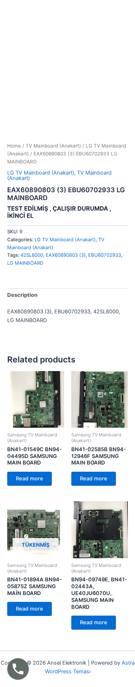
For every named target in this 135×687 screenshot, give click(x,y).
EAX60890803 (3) (66, 255)
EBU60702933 (104, 255)
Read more (29, 478)
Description (22, 295)
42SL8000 (32, 255)
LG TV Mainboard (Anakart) (40, 172)
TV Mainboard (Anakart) (53, 146)
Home (14, 146)
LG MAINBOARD (25, 263)
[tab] (67, 295)
